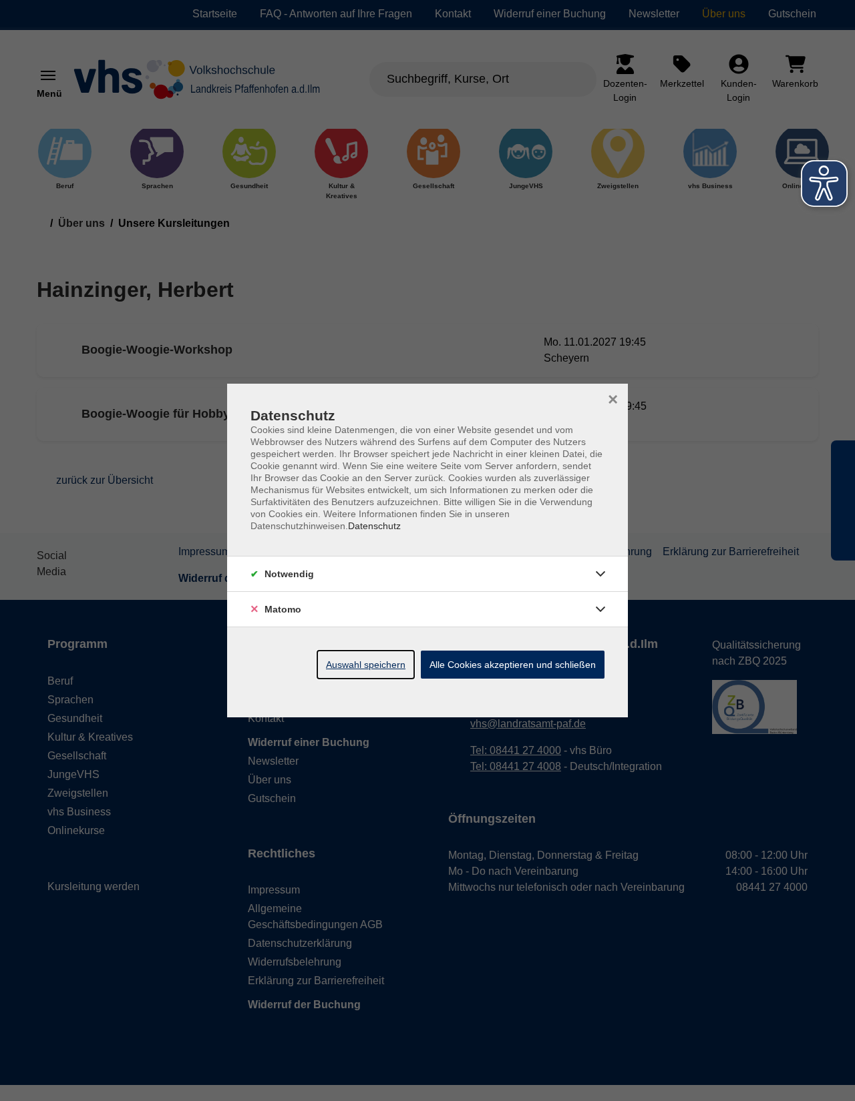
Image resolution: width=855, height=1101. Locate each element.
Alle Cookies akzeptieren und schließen (513, 664)
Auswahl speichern (365, 664)
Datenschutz (374, 525)
